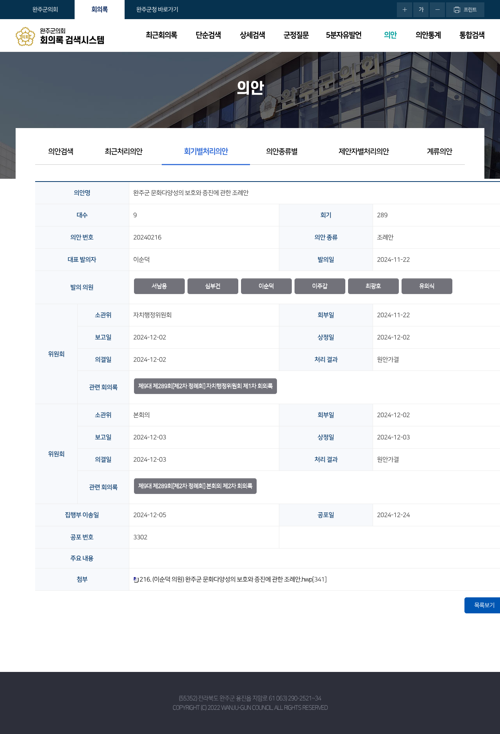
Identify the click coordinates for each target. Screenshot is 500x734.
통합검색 (471, 35)
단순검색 (208, 35)
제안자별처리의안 (364, 152)
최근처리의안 (123, 152)
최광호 (373, 286)
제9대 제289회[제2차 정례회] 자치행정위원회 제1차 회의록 (205, 386)
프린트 (470, 9)
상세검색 (252, 35)
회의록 (99, 9)
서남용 (159, 286)
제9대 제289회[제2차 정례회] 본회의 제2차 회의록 (195, 486)
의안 (390, 35)
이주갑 (319, 286)
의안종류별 (281, 152)
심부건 (212, 286)
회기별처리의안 (206, 152)
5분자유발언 (343, 35)
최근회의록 (161, 35)
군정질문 (296, 35)
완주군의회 (45, 9)
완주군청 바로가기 (157, 9)
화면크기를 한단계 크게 (404, 9)
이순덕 (266, 286)
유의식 (426, 286)
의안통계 (428, 35)
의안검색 (60, 152)
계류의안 (439, 152)
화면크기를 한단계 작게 (437, 9)
